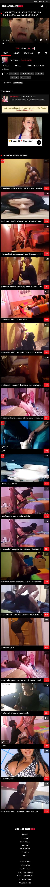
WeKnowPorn (25, 883)
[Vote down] (33, 48)
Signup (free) (28, 110)
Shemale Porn (25, 879)
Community (25, 849)
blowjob (14, 74)
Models (25, 845)
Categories (25, 842)
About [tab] (5, 53)
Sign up (41, 1)
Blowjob (18, 83)
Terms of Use (25, 865)
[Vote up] (29, 48)
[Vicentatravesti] (6, 60)
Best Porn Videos (25, 872)
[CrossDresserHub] (12, 6)
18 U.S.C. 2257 (25, 869)
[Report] (45, 53)
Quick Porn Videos (25, 876)
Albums (25, 838)
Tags (25, 856)
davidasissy (14, 97)
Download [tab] (28, 53)
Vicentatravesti (26, 60)
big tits (15, 78)
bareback (25, 78)
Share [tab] (16, 53)
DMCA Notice (25, 862)
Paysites (25, 852)
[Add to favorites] (38, 53)
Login (35, 1)
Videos (25, 835)
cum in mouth (27, 74)
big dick (39, 74)
